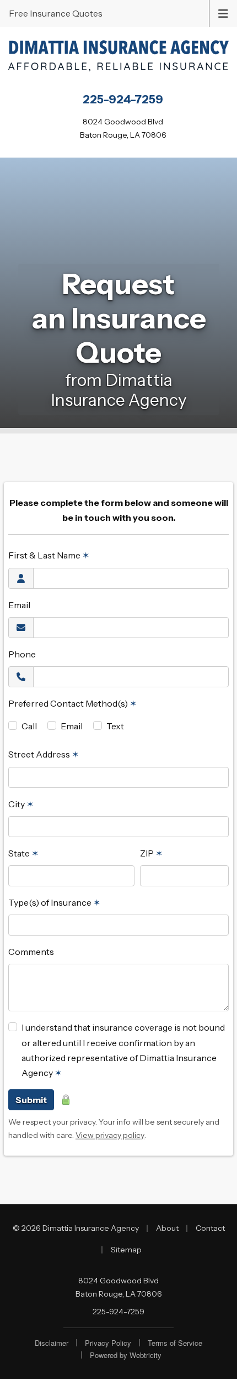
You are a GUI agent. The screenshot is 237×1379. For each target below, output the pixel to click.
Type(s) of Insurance (54, 902)
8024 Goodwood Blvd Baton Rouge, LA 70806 (119, 1287)
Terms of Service (175, 1343)
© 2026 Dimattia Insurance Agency (76, 1228)
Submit (31, 1099)
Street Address (43, 754)
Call (29, 726)
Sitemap (126, 1250)
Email (19, 604)
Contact (210, 1228)
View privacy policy (110, 1135)
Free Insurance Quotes (56, 13)
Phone (22, 654)
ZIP (151, 853)
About (167, 1228)
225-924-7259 (118, 1312)
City (21, 803)
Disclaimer (51, 1343)
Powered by (125, 1355)
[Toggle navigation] (223, 12)
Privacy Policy (108, 1343)
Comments (31, 951)
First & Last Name (48, 555)
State (23, 853)
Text (115, 726)
